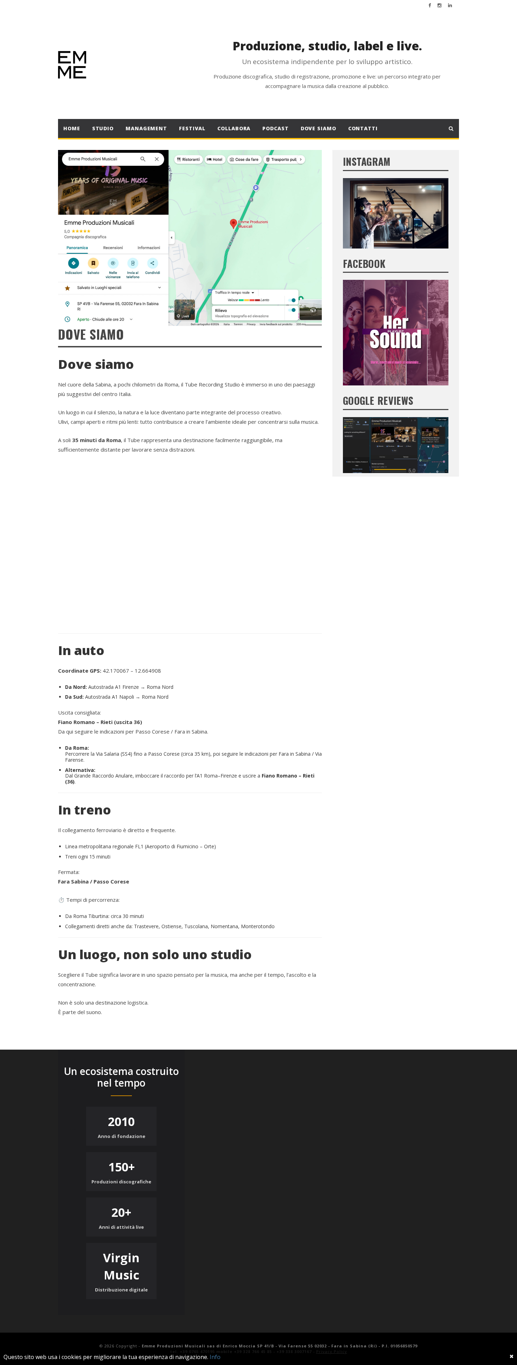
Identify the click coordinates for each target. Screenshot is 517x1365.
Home (71, 128)
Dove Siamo (318, 128)
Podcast (275, 128)
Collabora (233, 128)
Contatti (363, 128)
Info (215, 1357)
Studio (103, 128)
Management (146, 128)
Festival (192, 128)
